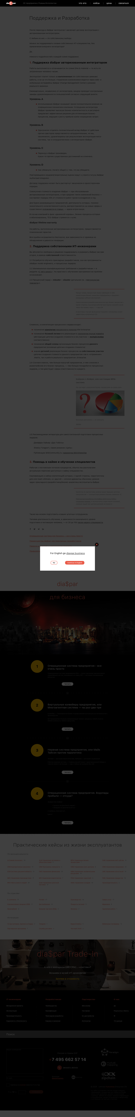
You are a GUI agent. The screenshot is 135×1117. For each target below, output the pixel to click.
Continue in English (74, 563)
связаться (124, 3)
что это (82, 3)
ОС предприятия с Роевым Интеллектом (39, 3)
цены (109, 3)
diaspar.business (75, 553)
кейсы (96, 3)
